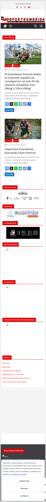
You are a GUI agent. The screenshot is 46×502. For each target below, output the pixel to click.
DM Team (6, 363)
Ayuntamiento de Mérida (11, 371)
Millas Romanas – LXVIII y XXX (13, 374)
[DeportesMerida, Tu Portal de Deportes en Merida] (23, 17)
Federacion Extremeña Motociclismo (15, 378)
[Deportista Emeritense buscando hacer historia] (23, 129)
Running (16, 66)
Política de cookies (19, 474)
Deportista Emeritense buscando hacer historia (20, 150)
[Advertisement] (23, 410)
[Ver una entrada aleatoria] (41, 26)
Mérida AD (6, 367)
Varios (16, 141)
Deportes (8, 66)
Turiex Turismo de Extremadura (14, 382)
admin (25, 70)
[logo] (5, 456)
